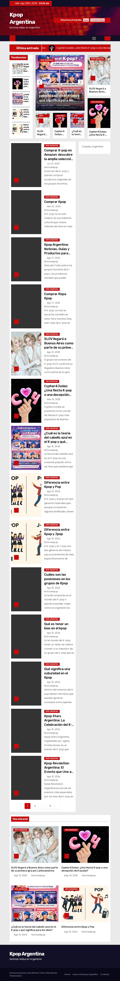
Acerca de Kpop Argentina (85, 974)
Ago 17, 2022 (54, 257)
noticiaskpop (63, 105)
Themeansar (16, 975)
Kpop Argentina (47, 60)
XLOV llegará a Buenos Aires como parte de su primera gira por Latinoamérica (59, 347)
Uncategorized (61, 116)
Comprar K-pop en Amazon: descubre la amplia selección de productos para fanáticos (58, 158)
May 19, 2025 (54, 399)
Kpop (86, 20)
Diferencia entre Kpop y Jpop (26, 130)
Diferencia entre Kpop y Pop (26, 114)
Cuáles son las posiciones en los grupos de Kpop (57, 579)
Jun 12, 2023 (53, 163)
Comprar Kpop (97, 20)
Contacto (104, 974)
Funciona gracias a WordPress (24, 972)
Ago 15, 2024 (48, 105)
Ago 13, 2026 (54, 352)
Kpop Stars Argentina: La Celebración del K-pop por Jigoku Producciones (58, 724)
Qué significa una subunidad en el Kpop (57, 673)
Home (67, 974)
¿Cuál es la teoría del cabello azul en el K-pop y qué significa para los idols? (58, 441)
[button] (100, 38)
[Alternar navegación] (94, 38)
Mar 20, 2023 (54, 206)
